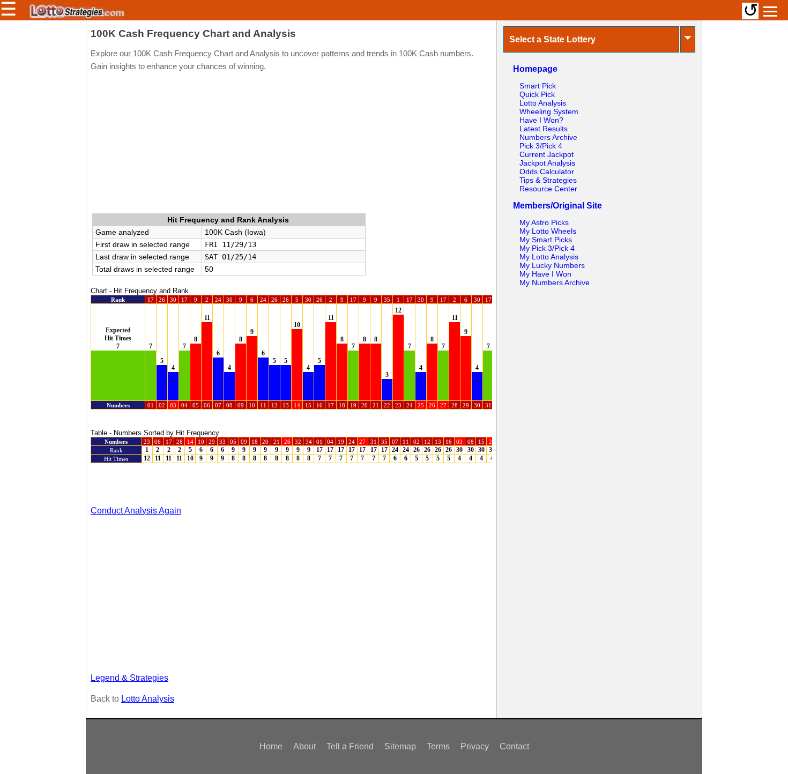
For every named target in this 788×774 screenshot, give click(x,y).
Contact (514, 746)
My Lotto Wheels (547, 231)
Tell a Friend (350, 746)
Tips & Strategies (548, 180)
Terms (438, 746)
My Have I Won (545, 274)
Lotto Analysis (147, 698)
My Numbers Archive (554, 282)
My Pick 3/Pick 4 (547, 248)
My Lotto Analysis (548, 256)
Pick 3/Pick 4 (540, 146)
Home (271, 746)
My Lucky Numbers (552, 265)
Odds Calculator (546, 171)
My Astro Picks (544, 222)
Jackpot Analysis (547, 163)
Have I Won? (541, 120)
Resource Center (548, 188)
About (304, 746)
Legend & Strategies (129, 677)
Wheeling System (548, 111)
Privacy (474, 746)
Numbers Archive (548, 137)
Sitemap (400, 746)
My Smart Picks (545, 239)
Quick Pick (537, 94)
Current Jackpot (546, 154)
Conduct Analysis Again (136, 510)
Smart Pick (537, 85)
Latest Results (543, 128)
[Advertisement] (291, 145)
